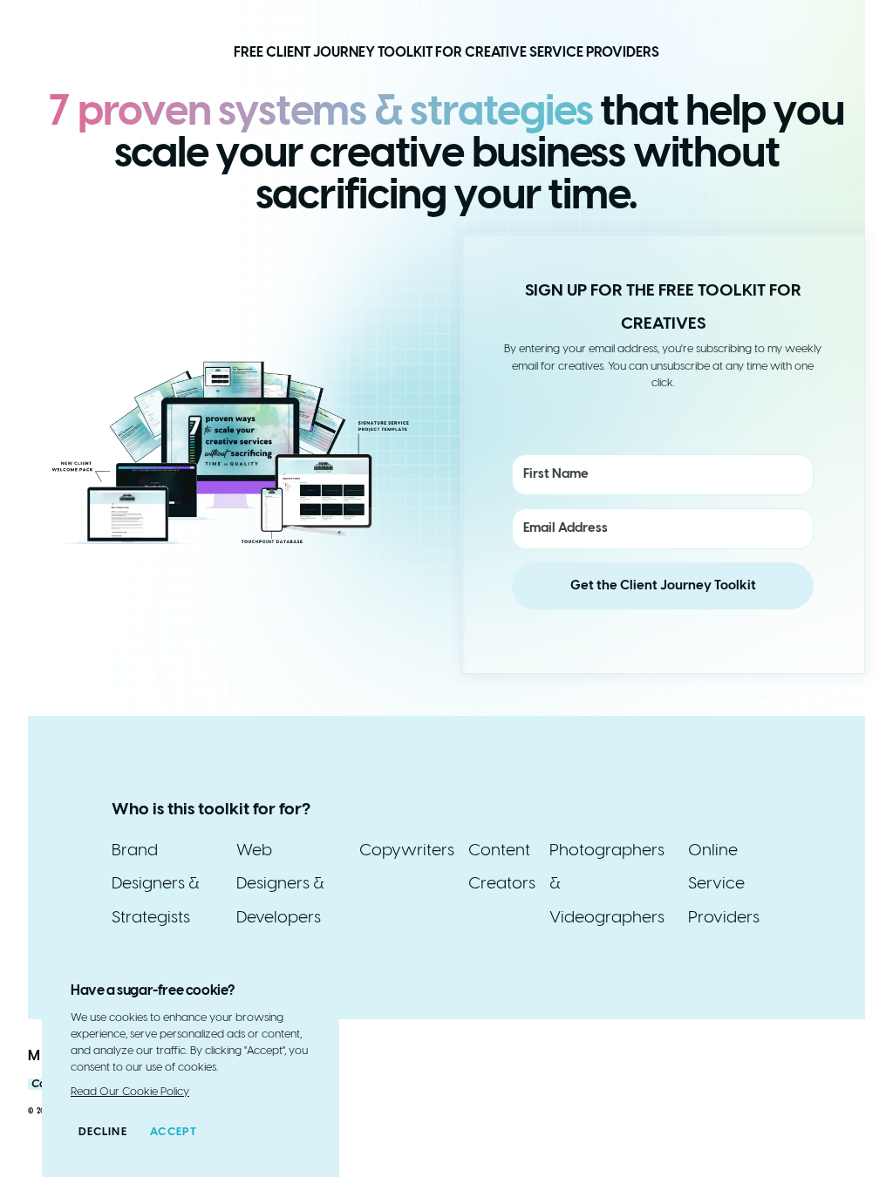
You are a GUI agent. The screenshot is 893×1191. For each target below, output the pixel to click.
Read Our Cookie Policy (130, 1092)
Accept (174, 1132)
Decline (102, 1132)
